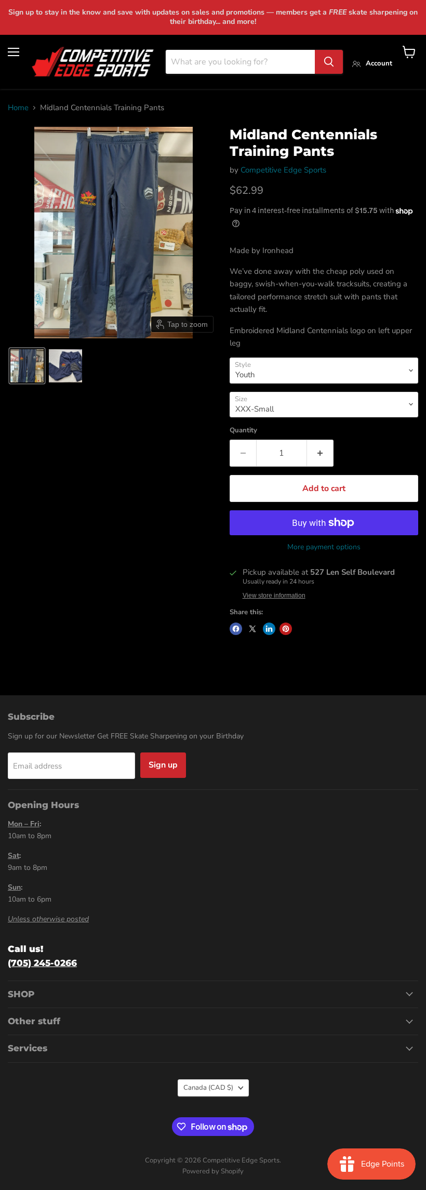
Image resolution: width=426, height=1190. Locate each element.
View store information (274, 595)
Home (18, 107)
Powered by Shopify (213, 1171)
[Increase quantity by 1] (320, 453)
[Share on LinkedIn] (269, 629)
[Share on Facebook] (236, 629)
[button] (27, 366)
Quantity (243, 430)
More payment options (324, 547)
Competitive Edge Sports (283, 170)
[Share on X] (252, 629)
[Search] (329, 62)
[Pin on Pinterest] (285, 629)
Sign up (163, 765)
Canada (208, 1087)
